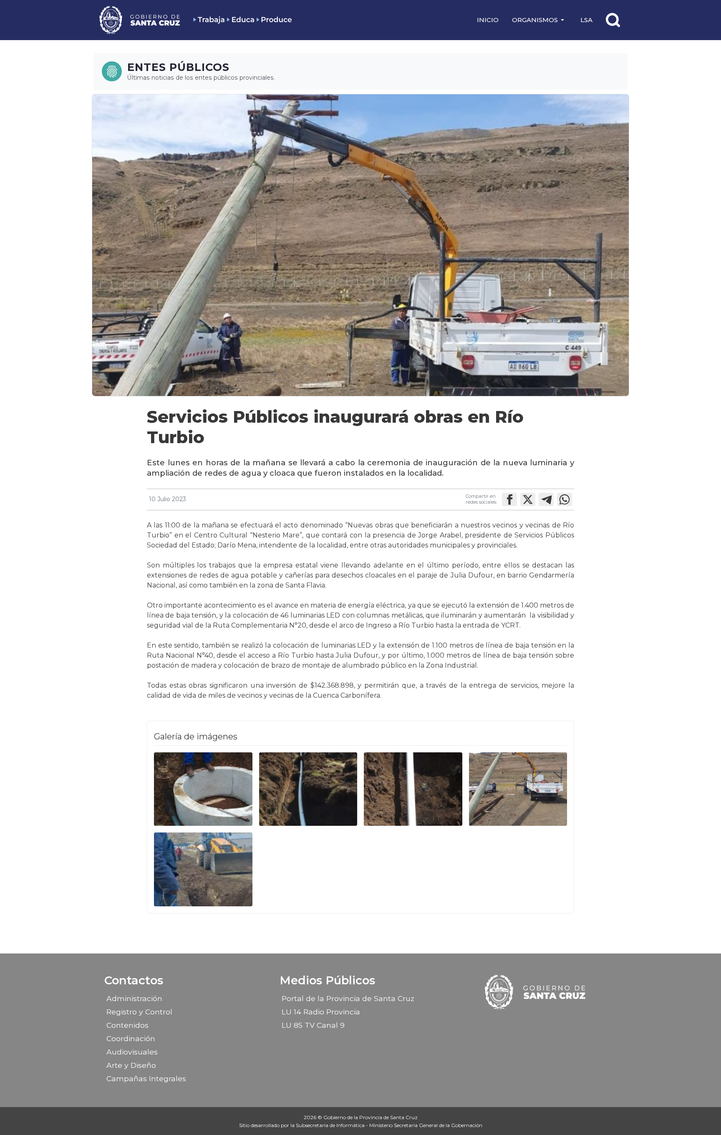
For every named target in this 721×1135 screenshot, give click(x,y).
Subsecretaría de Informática (331, 1125)
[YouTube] (558, 1022)
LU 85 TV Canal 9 (313, 1025)
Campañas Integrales (146, 1078)
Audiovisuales (132, 1051)
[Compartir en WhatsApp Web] (564, 499)
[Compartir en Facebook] (509, 499)
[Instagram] (529, 1022)
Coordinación (130, 1038)
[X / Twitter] (543, 1022)
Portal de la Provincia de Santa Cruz (348, 998)
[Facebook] (514, 1022)
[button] (539, 20)
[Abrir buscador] (613, 20)
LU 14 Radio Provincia (321, 1011)
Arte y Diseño (131, 1065)
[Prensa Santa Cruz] (140, 20)
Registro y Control (139, 1011)
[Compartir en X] (527, 499)
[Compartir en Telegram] (546, 499)
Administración (134, 998)
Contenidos (127, 1025)
